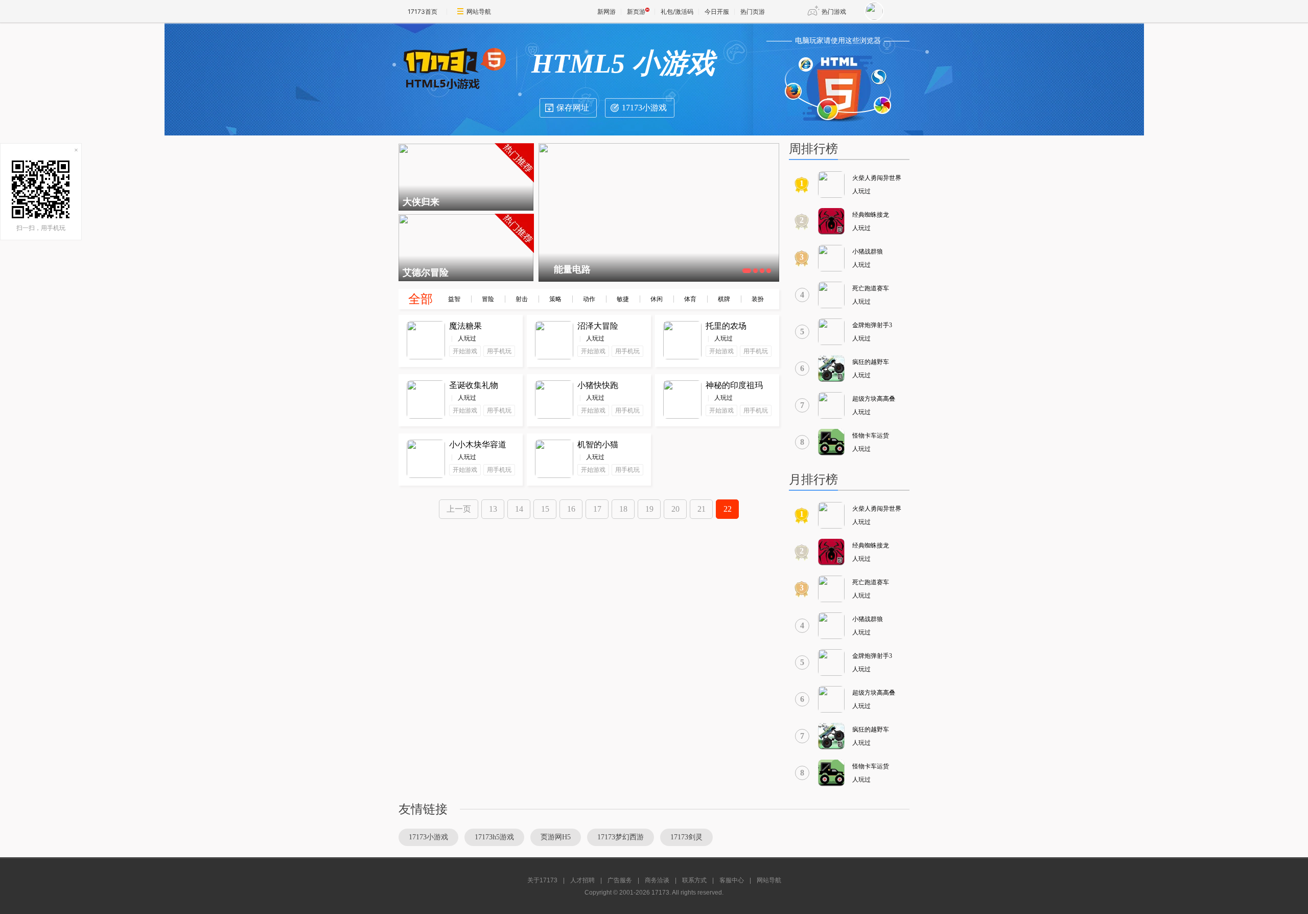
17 (597, 509)
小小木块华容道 (477, 444)
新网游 (606, 11)
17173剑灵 (686, 837)
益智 (454, 299)
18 (623, 509)
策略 (555, 299)
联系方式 (694, 880)
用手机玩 (499, 351)
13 (493, 509)
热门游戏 (834, 11)
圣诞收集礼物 (473, 385)
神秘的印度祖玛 (734, 385)
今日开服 (717, 11)
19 (649, 509)
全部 (420, 299)
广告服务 (620, 880)
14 (519, 509)
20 (675, 509)
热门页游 (752, 11)
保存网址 (572, 107)
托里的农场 (726, 326)
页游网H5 (556, 837)
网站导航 (478, 11)
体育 (690, 299)
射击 (522, 299)
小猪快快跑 (597, 385)
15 (545, 509)
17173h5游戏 (494, 837)
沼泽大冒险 (597, 326)
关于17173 (542, 880)
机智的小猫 (597, 444)
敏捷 (623, 299)
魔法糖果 (465, 326)
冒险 (488, 299)
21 (701, 509)
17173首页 (422, 11)
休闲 (656, 299)
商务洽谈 (657, 880)
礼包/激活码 (677, 11)
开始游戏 (465, 351)
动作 (589, 299)
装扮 (758, 299)
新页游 (636, 11)
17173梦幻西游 (620, 837)
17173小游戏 (644, 107)
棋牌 (724, 299)
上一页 (459, 509)
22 (727, 509)
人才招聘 (582, 880)
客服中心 (731, 880)
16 (571, 509)
